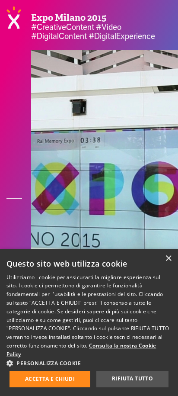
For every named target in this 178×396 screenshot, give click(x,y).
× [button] (168, 258)
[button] (89, 363)
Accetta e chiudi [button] (50, 379)
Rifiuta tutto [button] (132, 378)
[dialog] (89, 322)
